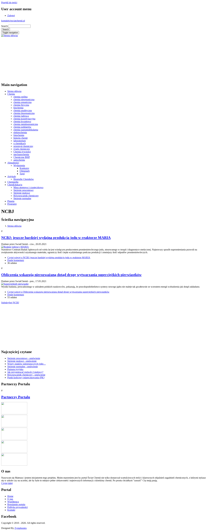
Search (4, 26)
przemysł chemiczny (23, 146)
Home (10, 496)
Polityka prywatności (17, 507)
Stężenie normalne (22, 198)
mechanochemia (21, 154)
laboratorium (19, 140)
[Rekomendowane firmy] (14, 426)
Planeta (10, 201)
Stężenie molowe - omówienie (22, 361)
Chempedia (12, 182)
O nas (10, 499)
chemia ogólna (20, 96)
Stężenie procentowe (23, 190)
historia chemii (20, 138)
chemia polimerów (22, 127)
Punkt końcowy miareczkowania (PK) (25, 377)
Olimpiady (25, 171)
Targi (22, 173)
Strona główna (14, 91)
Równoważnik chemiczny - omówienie (26, 374)
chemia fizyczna (21, 105)
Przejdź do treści (9, 2)
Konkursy (24, 168)
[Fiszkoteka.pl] (14, 464)
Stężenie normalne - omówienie (22, 366)
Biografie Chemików (23, 179)
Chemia (11, 94)
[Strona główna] (9, 35)
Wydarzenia (19, 165)
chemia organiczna (22, 102)
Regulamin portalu (16, 504)
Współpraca (13, 501)
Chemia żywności (22, 151)
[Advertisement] (93, 58)
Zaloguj (11, 15)
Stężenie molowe (21, 193)
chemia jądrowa (21, 116)
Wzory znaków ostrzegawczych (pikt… (26, 364)
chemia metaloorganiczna (25, 124)
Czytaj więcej (48, 257)
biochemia (18, 107)
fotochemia (18, 135)
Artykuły (11, 176)
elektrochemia (20, 132)
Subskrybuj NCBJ (10, 302)
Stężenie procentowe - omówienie (23, 358)
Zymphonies (21, 528)
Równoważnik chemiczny (26, 195)
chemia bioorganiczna (24, 113)
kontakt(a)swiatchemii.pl (13, 20)
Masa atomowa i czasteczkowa (28, 187)
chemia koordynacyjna (24, 118)
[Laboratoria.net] (14, 413)
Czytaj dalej (7, 483)
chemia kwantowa (22, 121)
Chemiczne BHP (21, 157)
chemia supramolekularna (25, 129)
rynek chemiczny (21, 149)
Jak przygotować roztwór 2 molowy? (25, 372)
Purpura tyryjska (15, 369)
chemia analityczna (22, 110)
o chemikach (19, 143)
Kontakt (11, 510)
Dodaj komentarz (15, 260)
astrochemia (19, 160)
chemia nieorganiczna (23, 99)
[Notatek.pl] (14, 439)
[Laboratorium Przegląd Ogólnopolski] (14, 452)
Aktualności (13, 162)
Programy (12, 204)
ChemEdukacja (14, 184)
